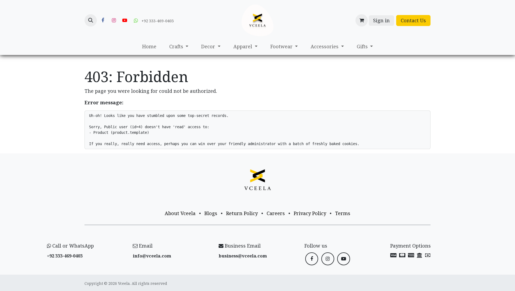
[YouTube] (125, 20)
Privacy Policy (310, 213)
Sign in (381, 20)
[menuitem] (149, 46)
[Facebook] (103, 20)
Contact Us (413, 20)
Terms (342, 213)
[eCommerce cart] (361, 20)
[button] (90, 20)
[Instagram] (114, 20)
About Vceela (180, 213)
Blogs (210, 213)
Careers (276, 213)
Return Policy (242, 213)
